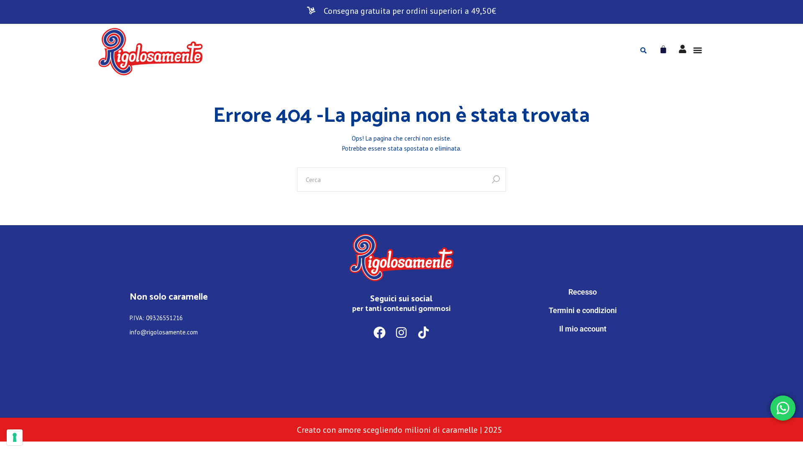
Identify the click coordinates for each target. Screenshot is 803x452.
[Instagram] (401, 332)
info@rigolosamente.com (164, 332)
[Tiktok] (423, 332)
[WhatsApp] (582, 363)
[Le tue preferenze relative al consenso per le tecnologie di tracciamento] (15, 437)
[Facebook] (379, 332)
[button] (697, 50)
